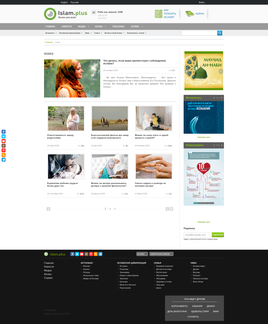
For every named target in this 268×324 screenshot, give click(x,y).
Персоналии (125, 288)
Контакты (59, 313)
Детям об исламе (164, 269)
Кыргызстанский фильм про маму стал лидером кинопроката (110, 136)
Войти (202, 2)
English (64, 2)
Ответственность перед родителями (60, 136)
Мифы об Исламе (91, 279)
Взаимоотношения (164, 266)
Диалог (196, 269)
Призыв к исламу (200, 279)
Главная (48, 42)
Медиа (81, 26)
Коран (200, 13)
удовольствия (200, 311)
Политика (124, 269)
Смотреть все (203, 137)
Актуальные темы (91, 275)
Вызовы (196, 272)
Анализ (86, 269)
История (123, 266)
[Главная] (67, 14)
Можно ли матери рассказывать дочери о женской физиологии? (109, 184)
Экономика (124, 272)
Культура (124, 282)
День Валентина (177, 311)
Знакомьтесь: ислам (135, 33)
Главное (50, 26)
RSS (67, 313)
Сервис (135, 26)
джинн (211, 306)
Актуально (49, 33)
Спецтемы (118, 26)
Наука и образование (129, 275)
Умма (87, 33)
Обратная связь (160, 254)
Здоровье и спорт (164, 282)
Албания (197, 306)
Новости (67, 26)
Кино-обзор (198, 282)
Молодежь (160, 279)
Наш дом (160, 285)
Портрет (197, 275)
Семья (97, 33)
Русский (74, 2)
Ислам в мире (199, 266)
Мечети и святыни (128, 285)
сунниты (193, 316)
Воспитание (161, 272)
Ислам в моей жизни (113, 33)
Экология (124, 279)
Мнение (86, 266)
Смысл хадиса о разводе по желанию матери (150, 184)
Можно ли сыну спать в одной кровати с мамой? (151, 136)
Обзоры (86, 272)
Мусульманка (162, 275)
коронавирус (180, 306)
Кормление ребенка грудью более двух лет (62, 184)
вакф (216, 311)
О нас (140, 254)
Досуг (158, 288)
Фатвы (99, 26)
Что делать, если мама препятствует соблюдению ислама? (134, 62)
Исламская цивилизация (69, 33)
